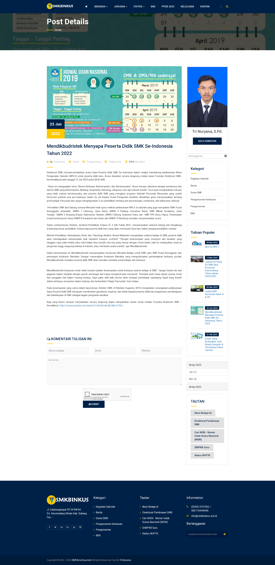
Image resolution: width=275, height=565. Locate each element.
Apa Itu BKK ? (212, 246)
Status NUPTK (202, 455)
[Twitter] (55, 527)
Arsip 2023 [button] (195, 364)
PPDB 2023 (168, 6)
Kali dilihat (137, 161)
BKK (153, 6)
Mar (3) (193, 379)
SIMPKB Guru (201, 447)
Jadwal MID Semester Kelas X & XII (214, 294)
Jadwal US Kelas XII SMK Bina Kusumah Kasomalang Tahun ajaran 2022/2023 (213, 269)
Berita (76, 161)
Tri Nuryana (57, 161)
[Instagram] (80, 527)
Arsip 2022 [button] (195, 386)
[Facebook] (49, 527)
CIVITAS (138, 6)
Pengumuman (93, 161)
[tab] (207, 364)
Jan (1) (192, 372)
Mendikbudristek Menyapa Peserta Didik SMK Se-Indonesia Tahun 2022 (214, 318)
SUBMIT (95, 404)
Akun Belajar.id (203, 413)
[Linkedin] (61, 527)
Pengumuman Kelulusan (203, 199)
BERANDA (100, 6)
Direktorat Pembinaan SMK (206, 422)
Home (50, 30)
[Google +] (67, 527)
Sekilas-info (114, 161)
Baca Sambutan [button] (207, 141)
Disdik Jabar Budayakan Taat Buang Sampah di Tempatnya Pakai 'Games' (214, 344)
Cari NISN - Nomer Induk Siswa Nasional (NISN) (206, 436)
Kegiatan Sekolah (200, 178)
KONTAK (205, 6)
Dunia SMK (196, 192)
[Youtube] (74, 527)
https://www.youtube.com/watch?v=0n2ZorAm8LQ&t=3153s (91, 305)
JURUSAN (120, 6)
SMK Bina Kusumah (81, 560)
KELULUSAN (187, 6)
